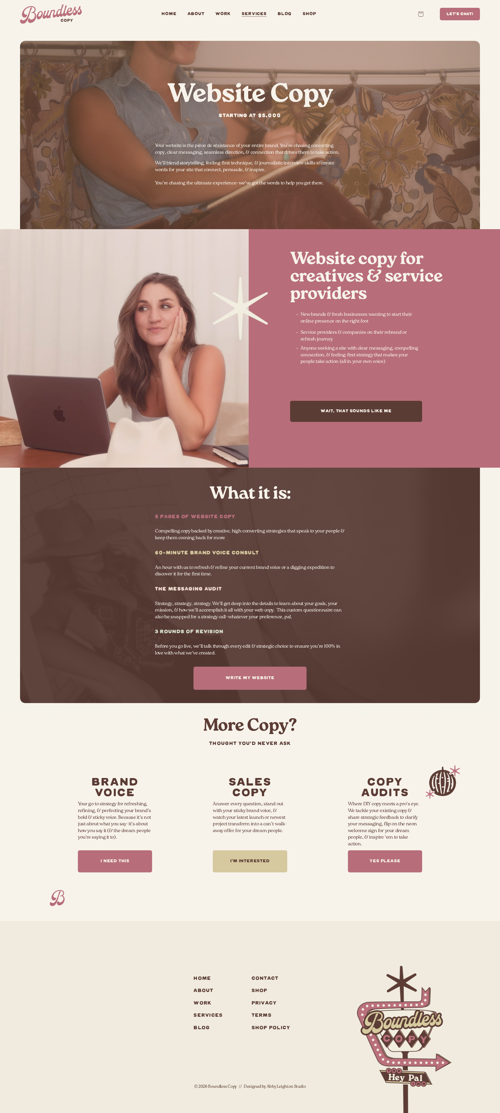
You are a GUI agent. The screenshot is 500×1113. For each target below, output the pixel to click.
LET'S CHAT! (460, 14)
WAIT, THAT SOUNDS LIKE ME (356, 411)
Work (223, 14)
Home (168, 14)
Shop (309, 14)
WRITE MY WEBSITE (250, 678)
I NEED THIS (115, 861)
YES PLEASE (385, 861)
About (196, 14)
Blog (285, 14)
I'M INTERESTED (250, 861)
